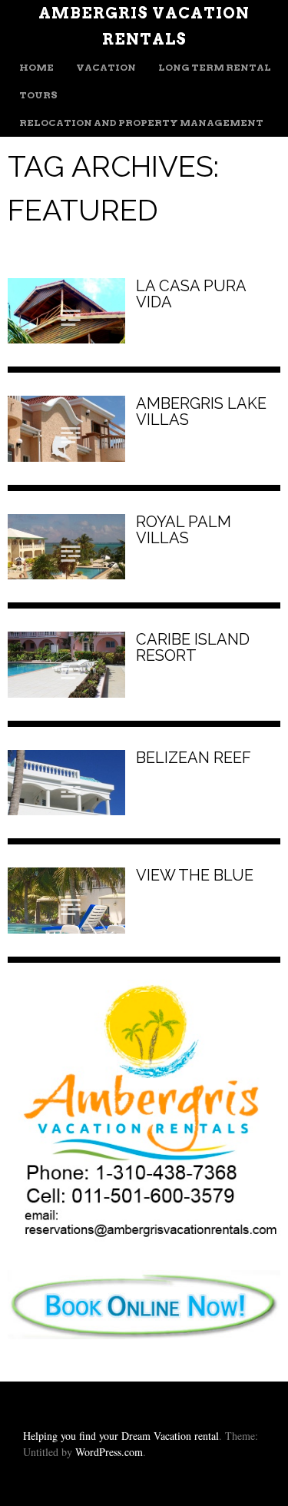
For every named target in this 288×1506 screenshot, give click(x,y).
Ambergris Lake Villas (201, 411)
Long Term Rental (214, 67)
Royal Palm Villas (183, 530)
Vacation (106, 67)
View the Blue (194, 875)
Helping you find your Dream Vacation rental (121, 1435)
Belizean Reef (193, 757)
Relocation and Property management (141, 122)
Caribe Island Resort (193, 647)
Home (36, 67)
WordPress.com (109, 1452)
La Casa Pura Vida (191, 294)
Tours (38, 95)
